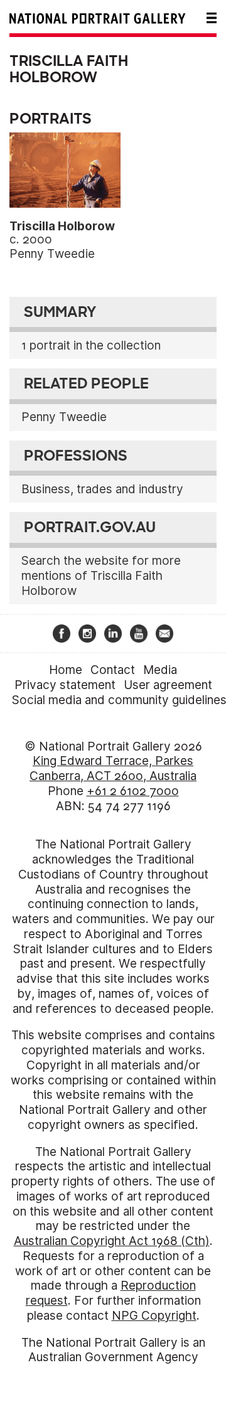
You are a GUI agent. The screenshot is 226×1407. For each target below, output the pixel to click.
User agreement (168, 685)
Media (160, 670)
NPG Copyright (154, 1315)
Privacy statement (65, 685)
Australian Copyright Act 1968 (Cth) (112, 1241)
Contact (112, 670)
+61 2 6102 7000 (133, 791)
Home (65, 670)
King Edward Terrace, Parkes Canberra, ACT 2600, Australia (113, 768)
